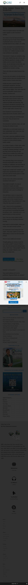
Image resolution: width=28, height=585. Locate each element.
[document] (14, 292)
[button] (26, 282)
